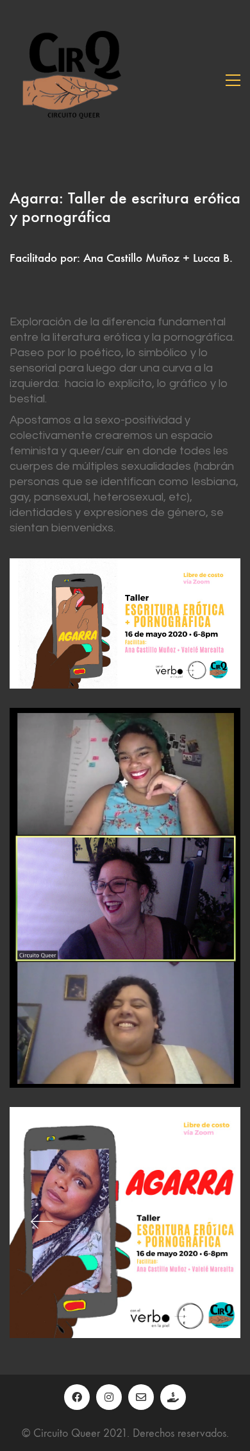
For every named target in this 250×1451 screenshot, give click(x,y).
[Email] (141, 1397)
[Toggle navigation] (233, 80)
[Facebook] (77, 1397)
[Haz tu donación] (173, 1397)
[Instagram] (109, 1397)
